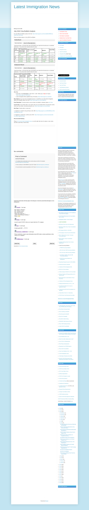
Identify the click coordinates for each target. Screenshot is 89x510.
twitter (67, 197)
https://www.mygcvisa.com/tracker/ (23, 95)
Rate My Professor (54, 497)
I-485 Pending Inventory (63, 394)
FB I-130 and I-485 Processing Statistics (67, 252)
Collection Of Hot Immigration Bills (65, 266)
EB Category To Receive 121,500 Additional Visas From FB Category (67, 213)
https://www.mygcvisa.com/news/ (45, 96)
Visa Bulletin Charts (63, 31)
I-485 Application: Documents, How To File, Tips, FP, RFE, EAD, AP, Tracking (67, 306)
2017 (60, 474)
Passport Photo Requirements (64, 389)
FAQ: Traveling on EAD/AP (64, 311)
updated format (62, 386)
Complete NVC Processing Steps (66, 56)
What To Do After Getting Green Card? (66, 339)
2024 (60, 411)
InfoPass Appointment (63, 373)
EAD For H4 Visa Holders (64, 269)
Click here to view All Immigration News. (66, 298)
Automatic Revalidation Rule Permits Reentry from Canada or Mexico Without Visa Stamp (67, 334)
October (61, 416)
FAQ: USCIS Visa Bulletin (64, 348)
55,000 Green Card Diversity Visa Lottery (67, 295)
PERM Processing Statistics (65, 247)
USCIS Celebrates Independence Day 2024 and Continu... (67, 427)
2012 (60, 482)
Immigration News (63, 49)
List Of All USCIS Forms (63, 385)
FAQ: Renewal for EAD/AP (64, 314)
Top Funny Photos (63, 83)
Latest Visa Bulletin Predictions (65, 40)
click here (51, 102)
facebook (62, 197)
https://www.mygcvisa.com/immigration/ (38, 100)
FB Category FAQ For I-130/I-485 (65, 230)
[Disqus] (34, 222)
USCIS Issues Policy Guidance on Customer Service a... (66, 435)
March (61, 459)
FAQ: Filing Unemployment (64, 343)
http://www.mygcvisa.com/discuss (42, 167)
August (61, 419)
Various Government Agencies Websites (66, 396)
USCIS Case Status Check (64, 368)
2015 (60, 477)
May (61, 456)
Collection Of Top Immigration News (66, 281)
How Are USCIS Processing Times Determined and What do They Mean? (66, 359)
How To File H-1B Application (64, 341)
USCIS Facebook (61, 398)
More (71, 401)
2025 (60, 409)
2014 (60, 479)
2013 (60, 480)
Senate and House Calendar (64, 264)
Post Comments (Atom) (23, 246)
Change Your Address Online (64, 391)
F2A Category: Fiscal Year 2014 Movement (67, 232)
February (62, 460)
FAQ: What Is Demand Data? (64, 309)
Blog (73, 398)
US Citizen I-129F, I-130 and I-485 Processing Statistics (66, 255)
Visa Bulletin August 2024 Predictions (67, 437)
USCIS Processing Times (64, 366)
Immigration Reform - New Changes (66, 219)
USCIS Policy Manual (63, 378)
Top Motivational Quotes (64, 87)
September (62, 417)
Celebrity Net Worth (61, 497)
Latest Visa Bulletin (63, 51)
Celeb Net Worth (63, 80)
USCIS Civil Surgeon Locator (64, 376)
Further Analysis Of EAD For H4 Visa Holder (67, 271)
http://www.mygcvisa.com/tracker (43, 164)
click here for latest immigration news (24, 121)
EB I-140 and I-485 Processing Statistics (67, 250)
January (62, 462)
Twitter (66, 398)
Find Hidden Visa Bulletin (64, 35)
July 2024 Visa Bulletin (64, 451)
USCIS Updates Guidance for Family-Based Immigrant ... (67, 445)
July (61, 421)
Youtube (69, 398)
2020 (60, 469)
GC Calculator (62, 183)
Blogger (46, 500)
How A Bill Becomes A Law (64, 336)
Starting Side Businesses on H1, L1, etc (66, 283)
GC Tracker (62, 45)
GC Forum (61, 47)
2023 (60, 464)
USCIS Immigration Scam (64, 353)
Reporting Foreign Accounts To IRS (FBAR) (67, 262)
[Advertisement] (44, 19)
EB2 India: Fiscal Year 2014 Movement (66, 224)
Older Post (52, 243)
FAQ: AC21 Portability (63, 316)
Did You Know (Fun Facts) (64, 89)
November (62, 414)
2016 (60, 476)
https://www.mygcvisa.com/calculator (42, 106)
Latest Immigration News (37, 6)
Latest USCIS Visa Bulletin (64, 326)
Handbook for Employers (63, 383)
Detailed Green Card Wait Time (65, 38)
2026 (60, 408)
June (61, 422)
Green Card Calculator (64, 33)
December (62, 413)
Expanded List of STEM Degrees (65, 346)
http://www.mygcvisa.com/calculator (22, 162)
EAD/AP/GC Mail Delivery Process (65, 321)
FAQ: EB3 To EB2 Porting (64, 318)
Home (34, 243)
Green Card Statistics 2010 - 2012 (65, 351)
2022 (60, 466)
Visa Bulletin (48, 497)
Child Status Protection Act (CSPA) (65, 356)
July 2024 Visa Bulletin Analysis (66, 449)
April (61, 457)
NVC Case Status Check (63, 371)
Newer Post (17, 243)
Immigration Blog (63, 53)
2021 (60, 467)
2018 (60, 472)
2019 (60, 471)
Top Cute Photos (63, 85)
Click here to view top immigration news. (66, 201)
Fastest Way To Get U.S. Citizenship (66, 292)
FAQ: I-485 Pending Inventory (64, 323)
